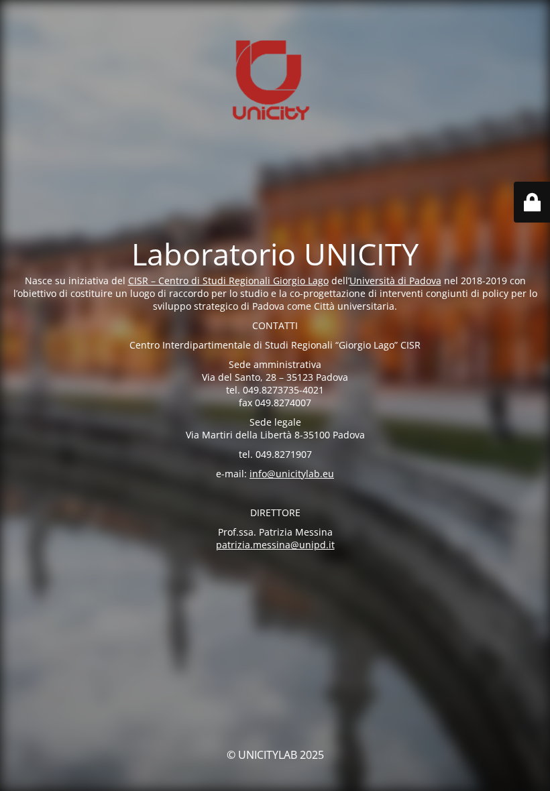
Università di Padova (395, 280)
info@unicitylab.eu (292, 473)
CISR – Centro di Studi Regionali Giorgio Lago (228, 280)
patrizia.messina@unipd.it (275, 544)
